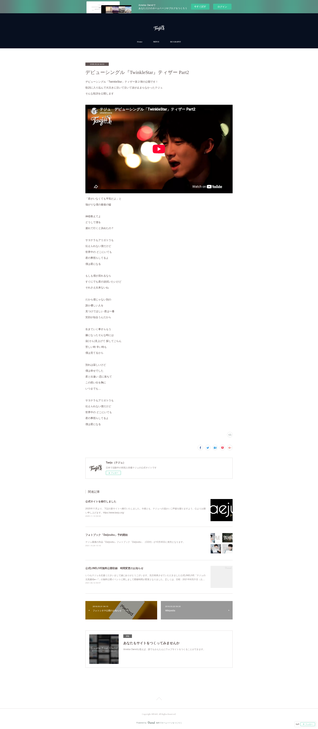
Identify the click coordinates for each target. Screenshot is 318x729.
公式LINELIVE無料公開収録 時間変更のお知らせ (114, 568)
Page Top (159, 699)
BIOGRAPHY (175, 42)
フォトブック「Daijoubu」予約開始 (106, 534)
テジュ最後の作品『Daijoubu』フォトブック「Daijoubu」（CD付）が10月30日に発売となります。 (135, 541)
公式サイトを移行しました (100, 501)
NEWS (156, 42)
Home (139, 42)
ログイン (222, 6)
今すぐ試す (200, 6)
